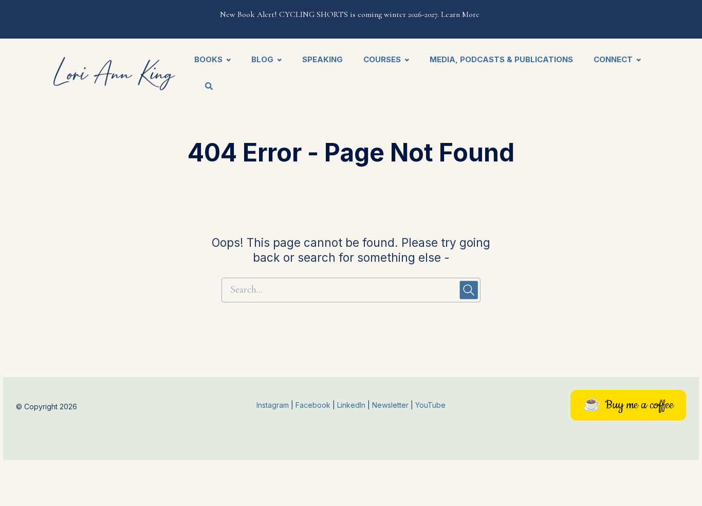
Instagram (272, 405)
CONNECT (613, 59)
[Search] (204, 87)
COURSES (382, 59)
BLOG (262, 59)
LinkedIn (352, 405)
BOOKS (208, 59)
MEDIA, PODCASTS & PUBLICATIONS (501, 59)
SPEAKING (322, 59)
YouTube (430, 405)
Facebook (313, 405)
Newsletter (391, 405)
